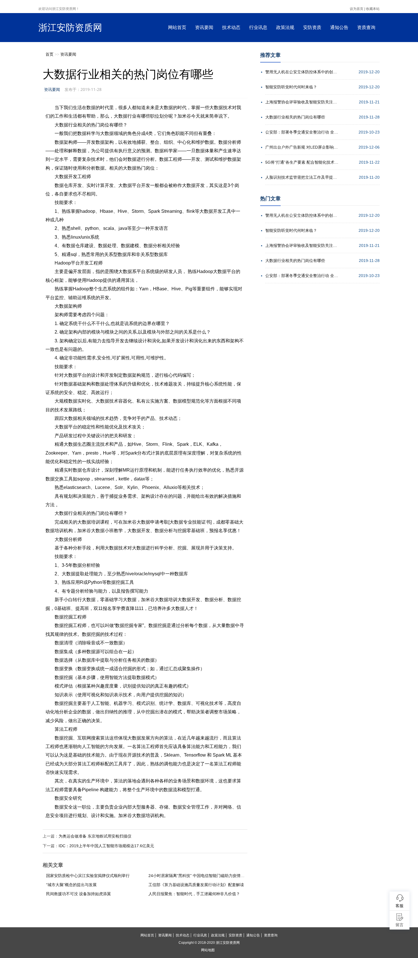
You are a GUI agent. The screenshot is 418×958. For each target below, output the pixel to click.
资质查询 (366, 27)
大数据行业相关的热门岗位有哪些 (295, 117)
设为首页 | (357, 9)
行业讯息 (258, 27)
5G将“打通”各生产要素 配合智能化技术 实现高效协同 (302, 162)
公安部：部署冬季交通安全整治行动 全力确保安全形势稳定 (302, 132)
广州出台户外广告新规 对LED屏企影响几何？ (302, 147)
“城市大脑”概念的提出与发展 (71, 884)
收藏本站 (373, 9)
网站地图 (208, 950)
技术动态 (231, 27)
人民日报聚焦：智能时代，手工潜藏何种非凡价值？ (194, 894)
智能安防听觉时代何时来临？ (291, 87)
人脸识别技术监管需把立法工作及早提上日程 (302, 177)
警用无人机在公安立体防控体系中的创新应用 (302, 72)
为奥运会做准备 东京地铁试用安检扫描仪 (95, 836)
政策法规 (285, 27)
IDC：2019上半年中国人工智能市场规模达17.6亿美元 (106, 846)
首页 (49, 54)
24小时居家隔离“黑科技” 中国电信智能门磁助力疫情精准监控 (202, 875)
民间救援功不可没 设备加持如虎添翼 (78, 894)
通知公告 (339, 27)
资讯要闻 (204, 27)
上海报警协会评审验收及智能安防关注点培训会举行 (302, 102)
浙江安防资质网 (70, 27)
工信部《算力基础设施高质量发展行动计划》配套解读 (196, 884)
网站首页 (177, 27)
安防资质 (312, 27)
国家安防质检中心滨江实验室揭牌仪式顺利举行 (88, 875)
